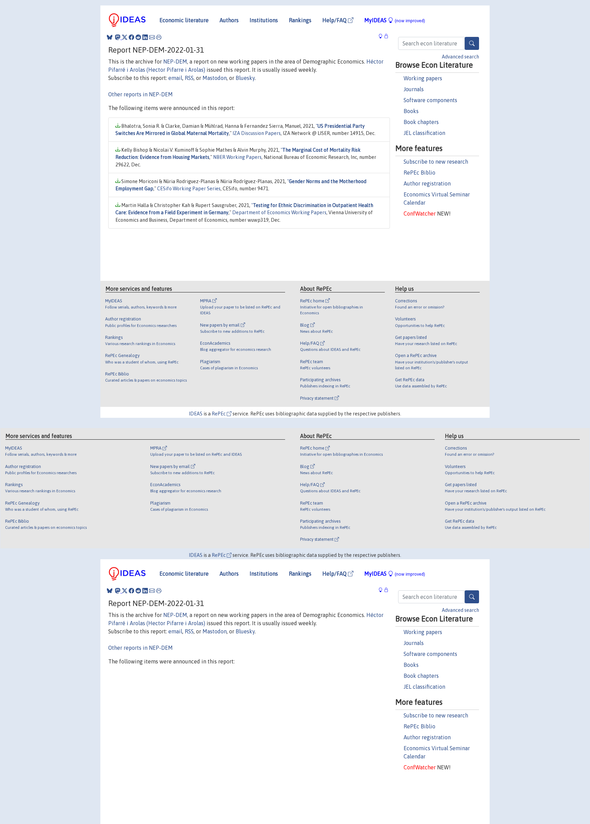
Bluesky (245, 78)
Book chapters (421, 122)
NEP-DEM (175, 61)
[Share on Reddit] (138, 37)
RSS (189, 78)
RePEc (219, 413)
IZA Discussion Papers (257, 133)
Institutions (264, 20)
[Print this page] (158, 37)
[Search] (472, 43)
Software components (430, 100)
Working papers (423, 78)
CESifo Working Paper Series (189, 188)
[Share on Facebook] (131, 37)
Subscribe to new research (436, 162)
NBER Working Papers (237, 157)
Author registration (427, 183)
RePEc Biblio (419, 172)
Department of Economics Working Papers (279, 212)
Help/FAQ (335, 20)
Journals (414, 89)
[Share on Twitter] (124, 37)
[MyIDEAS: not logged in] (382, 36)
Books (411, 111)
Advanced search (460, 56)
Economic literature (184, 20)
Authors (229, 20)
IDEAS (195, 413)
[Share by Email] (152, 37)
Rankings (300, 20)
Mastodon (214, 78)
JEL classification (424, 133)
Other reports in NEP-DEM (140, 94)
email (175, 78)
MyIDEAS (394, 20)
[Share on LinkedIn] (145, 37)
